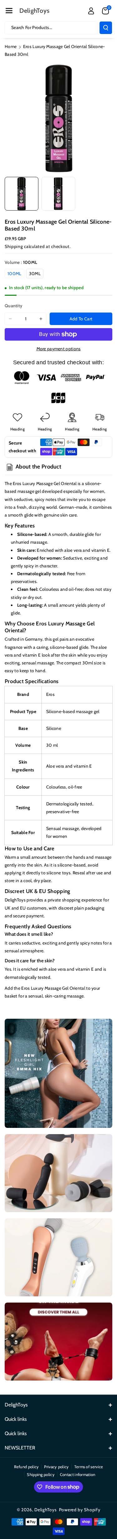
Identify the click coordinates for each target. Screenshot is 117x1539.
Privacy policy (56, 1466)
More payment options (59, 349)
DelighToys (45, 1509)
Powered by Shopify (79, 1509)
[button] (9, 11)
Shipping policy (41, 1474)
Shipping (14, 246)
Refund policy (26, 1466)
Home (11, 46)
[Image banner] (58, 1073)
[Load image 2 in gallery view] (58, 194)
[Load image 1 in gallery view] (21, 194)
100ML (14, 273)
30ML (35, 273)
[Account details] (91, 11)
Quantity (13, 305)
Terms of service (88, 1466)
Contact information (77, 1474)
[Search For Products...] (106, 28)
